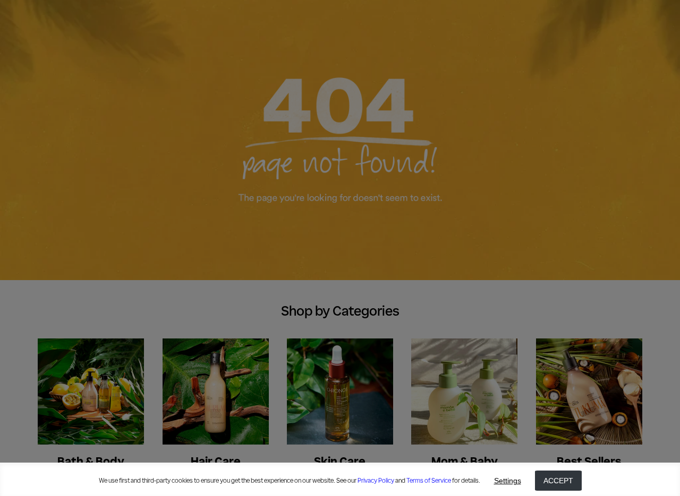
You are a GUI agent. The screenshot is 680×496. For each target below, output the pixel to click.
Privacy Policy (376, 480)
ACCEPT (558, 480)
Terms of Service (428, 480)
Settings (507, 480)
